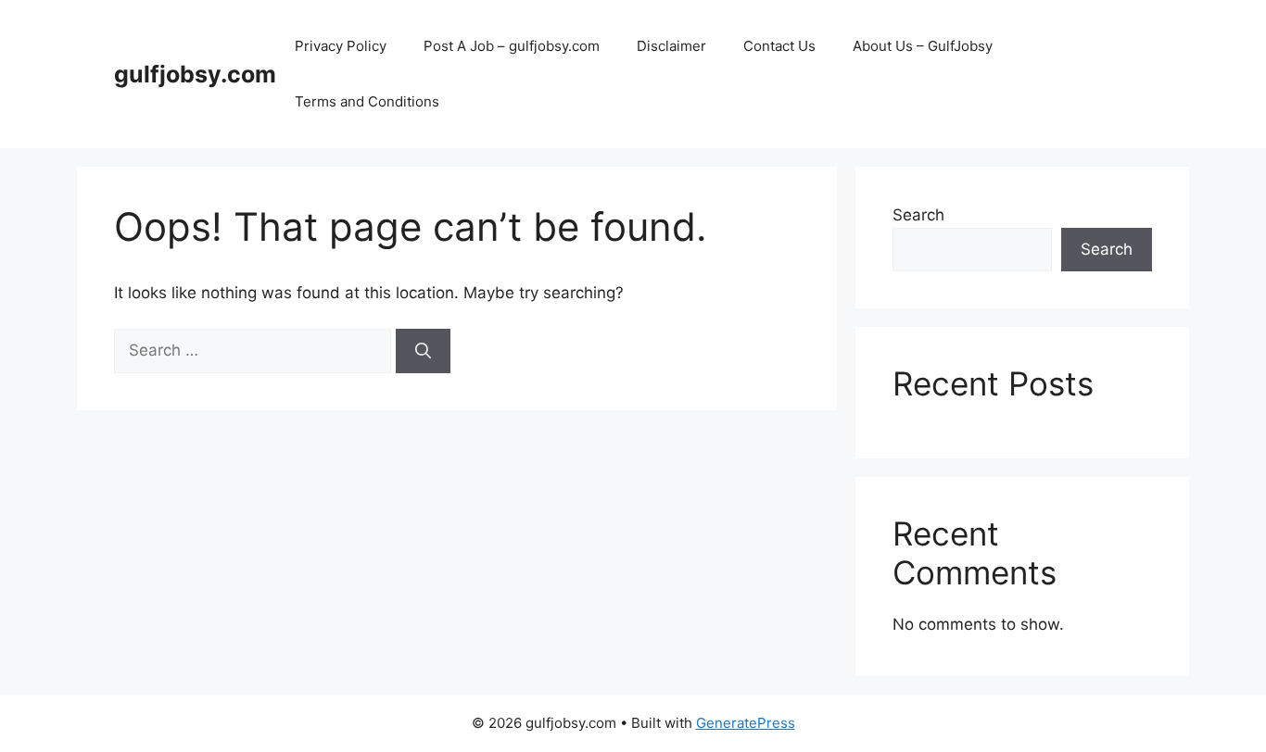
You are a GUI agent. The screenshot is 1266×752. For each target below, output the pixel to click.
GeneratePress (745, 723)
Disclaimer (671, 46)
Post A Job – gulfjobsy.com (512, 46)
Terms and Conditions (367, 101)
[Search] (423, 351)
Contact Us (779, 46)
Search (918, 215)
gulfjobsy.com (195, 74)
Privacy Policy (340, 46)
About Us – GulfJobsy (923, 46)
